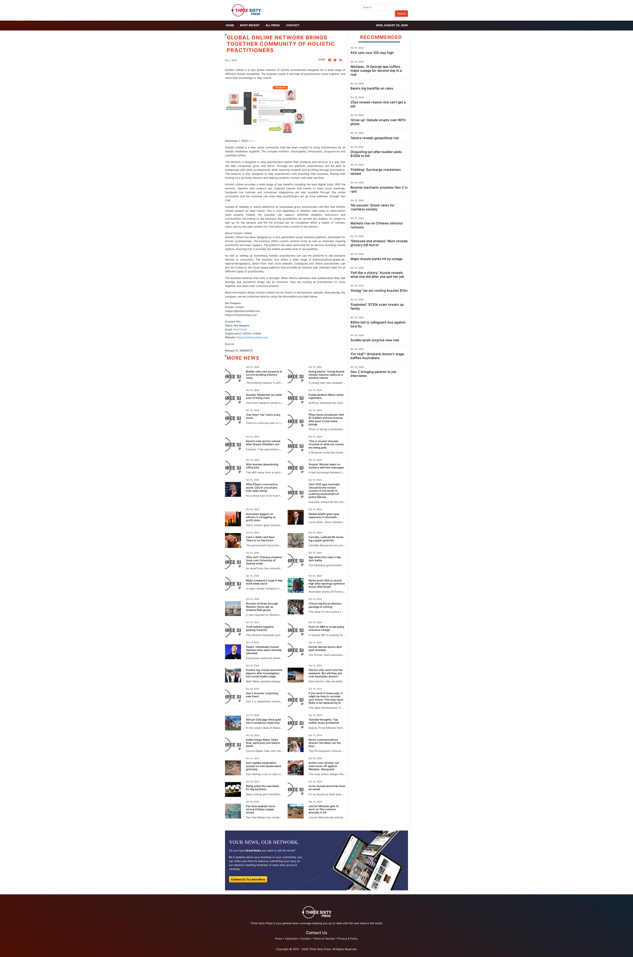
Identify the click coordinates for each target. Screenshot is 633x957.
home (230, 25)
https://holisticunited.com (252, 337)
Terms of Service (324, 938)
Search (401, 13)
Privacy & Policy (348, 938)
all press (273, 25)
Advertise (291, 938)
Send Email (240, 329)
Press (278, 938)
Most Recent (250, 25)
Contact (293, 25)
